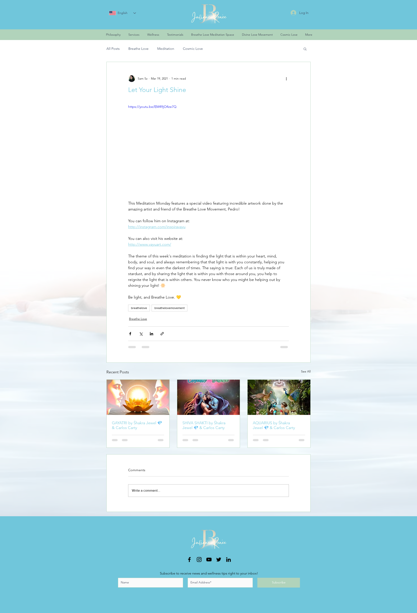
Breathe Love (138, 49)
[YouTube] (209, 563)
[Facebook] (189, 563)
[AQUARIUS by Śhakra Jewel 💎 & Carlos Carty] (279, 397)
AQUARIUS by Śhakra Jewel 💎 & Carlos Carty (274, 425)
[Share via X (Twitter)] (141, 334)
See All (306, 371)
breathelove (139, 308)
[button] (305, 48)
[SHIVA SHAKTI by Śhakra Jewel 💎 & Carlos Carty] (208, 397)
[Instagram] (199, 563)
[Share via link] (162, 334)
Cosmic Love (193, 49)
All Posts (113, 49)
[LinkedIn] (228, 563)
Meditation (165, 49)
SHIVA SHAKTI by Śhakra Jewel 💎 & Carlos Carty (203, 425)
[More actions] (286, 78)
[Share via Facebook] (130, 334)
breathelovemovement (169, 308)
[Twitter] (218, 563)
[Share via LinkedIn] (151, 334)
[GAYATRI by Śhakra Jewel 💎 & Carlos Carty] (138, 397)
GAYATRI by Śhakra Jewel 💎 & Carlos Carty (137, 425)
